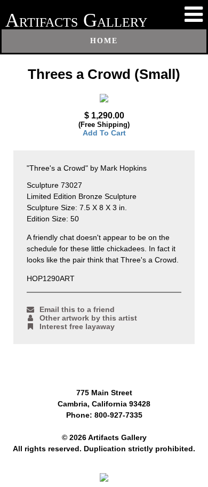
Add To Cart (104, 133)
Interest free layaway (77, 326)
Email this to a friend (77, 309)
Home (104, 41)
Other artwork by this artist (88, 318)
